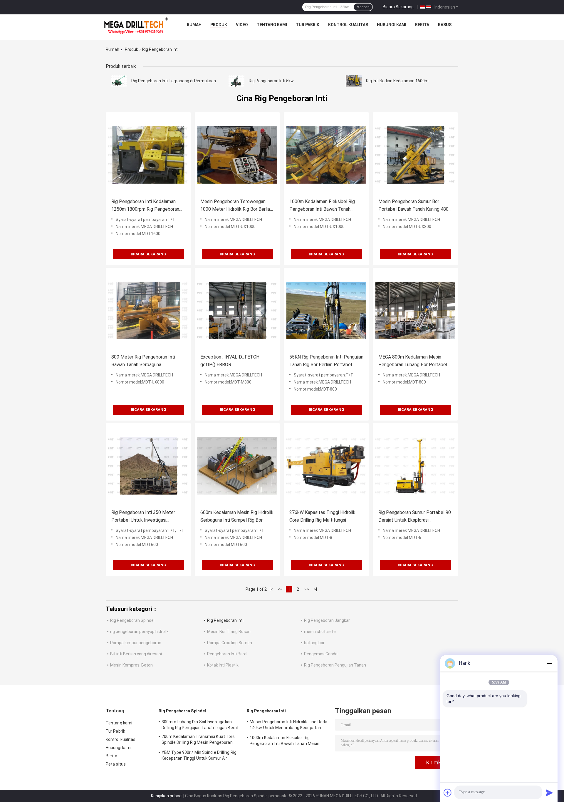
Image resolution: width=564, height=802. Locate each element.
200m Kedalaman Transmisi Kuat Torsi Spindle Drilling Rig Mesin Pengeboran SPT (199, 740)
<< (280, 589)
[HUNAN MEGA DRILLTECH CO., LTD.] (136, 26)
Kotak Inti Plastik (223, 665)
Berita (422, 24)
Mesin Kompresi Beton (131, 665)
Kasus (444, 24)
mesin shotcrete (320, 631)
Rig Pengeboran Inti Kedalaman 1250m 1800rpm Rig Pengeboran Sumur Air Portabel (145, 206)
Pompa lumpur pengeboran (135, 642)
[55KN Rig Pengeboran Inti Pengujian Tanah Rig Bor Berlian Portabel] (326, 310)
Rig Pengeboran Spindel (132, 620)
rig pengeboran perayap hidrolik (139, 631)
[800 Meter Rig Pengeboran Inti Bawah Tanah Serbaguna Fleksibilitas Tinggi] (148, 310)
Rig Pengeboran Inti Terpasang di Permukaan (173, 80)
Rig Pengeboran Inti (225, 620)
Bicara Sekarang (398, 6)
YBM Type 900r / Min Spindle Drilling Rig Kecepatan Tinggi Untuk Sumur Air (199, 755)
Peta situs (116, 764)
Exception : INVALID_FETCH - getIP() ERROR (231, 360)
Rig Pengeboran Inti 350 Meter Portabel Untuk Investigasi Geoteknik (143, 517)
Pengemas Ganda (321, 654)
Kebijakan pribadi (166, 795)
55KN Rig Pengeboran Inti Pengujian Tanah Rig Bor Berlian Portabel (326, 360)
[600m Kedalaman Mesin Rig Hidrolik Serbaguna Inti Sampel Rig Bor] (237, 466)
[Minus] (549, 663)
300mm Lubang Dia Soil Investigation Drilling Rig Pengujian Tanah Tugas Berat (200, 724)
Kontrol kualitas (348, 24)
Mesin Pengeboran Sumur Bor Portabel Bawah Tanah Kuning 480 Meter (413, 206)
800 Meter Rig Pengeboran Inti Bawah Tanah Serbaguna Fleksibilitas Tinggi (143, 361)
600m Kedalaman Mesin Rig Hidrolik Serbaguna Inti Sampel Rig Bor (236, 516)
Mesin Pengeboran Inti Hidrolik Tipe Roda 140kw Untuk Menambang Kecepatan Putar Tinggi (288, 725)
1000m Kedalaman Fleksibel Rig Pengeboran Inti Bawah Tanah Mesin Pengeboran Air (322, 206)
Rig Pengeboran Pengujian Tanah (335, 665)
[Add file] (448, 792)
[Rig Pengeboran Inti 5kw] (236, 81)
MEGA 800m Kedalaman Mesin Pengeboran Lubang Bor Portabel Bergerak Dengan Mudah (412, 361)
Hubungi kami (391, 24)
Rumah (194, 24)
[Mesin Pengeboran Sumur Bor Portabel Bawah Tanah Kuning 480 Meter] (415, 155)
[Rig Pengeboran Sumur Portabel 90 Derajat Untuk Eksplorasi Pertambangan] (415, 466)
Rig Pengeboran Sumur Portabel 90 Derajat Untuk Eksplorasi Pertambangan (414, 517)
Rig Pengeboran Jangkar (327, 620)
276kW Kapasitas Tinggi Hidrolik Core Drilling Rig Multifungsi (322, 516)
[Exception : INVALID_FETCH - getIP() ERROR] (237, 310)
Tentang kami (272, 24)
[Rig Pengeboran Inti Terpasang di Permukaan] (119, 81)
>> (306, 589)
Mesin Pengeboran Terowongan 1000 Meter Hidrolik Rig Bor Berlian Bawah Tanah (236, 206)
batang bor (314, 642)
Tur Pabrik (307, 24)
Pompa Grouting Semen (229, 642)
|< (271, 589)
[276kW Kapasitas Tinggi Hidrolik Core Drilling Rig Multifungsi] (326, 466)
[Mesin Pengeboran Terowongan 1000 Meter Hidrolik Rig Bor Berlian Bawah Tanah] (237, 155)
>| (315, 589)
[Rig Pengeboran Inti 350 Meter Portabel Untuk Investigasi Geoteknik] (148, 466)
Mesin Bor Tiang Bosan (229, 631)
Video (242, 24)
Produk (218, 24)
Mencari (363, 7)
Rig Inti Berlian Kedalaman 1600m (397, 80)
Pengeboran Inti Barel (227, 654)
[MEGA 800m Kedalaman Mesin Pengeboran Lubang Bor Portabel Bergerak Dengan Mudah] (415, 310)
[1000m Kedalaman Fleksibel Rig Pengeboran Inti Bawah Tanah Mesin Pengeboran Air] (326, 155)
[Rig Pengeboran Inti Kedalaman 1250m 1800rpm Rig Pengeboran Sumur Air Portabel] (148, 155)
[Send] (549, 792)
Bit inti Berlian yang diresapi (136, 654)
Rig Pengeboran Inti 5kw (271, 80)
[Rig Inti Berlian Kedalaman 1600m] (354, 81)
